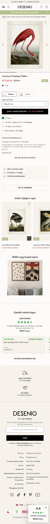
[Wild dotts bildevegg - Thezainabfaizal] (25, 277)
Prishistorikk (6, 153)
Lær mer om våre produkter (25, 157)
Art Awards (19, 484)
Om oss (21, 453)
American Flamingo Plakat (36, 17)
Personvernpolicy (23, 443)
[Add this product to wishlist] (45, 22)
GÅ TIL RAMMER (25, 188)
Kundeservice (31, 457)
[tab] (8, 71)
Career (21, 465)
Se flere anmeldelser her (25, 358)
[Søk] (8, 7)
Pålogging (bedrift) (16, 488)
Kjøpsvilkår (30, 465)
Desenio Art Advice (33, 453)
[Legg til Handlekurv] (29, 238)
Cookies (29, 469)
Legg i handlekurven (25, 111)
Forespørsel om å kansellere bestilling (37, 478)
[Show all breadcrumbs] (4, 17)
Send (25, 438)
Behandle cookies (33, 483)
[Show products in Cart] (46, 7)
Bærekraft (20, 469)
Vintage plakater (16, 17)
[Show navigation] (3, 7)
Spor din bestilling (33, 461)
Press (21, 457)
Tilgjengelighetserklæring (14, 473)
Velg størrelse (7, 100)
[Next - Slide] (47, 45)
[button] (38, 513)
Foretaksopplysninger (15, 461)
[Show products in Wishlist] (41, 7)
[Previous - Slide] (3, 45)
